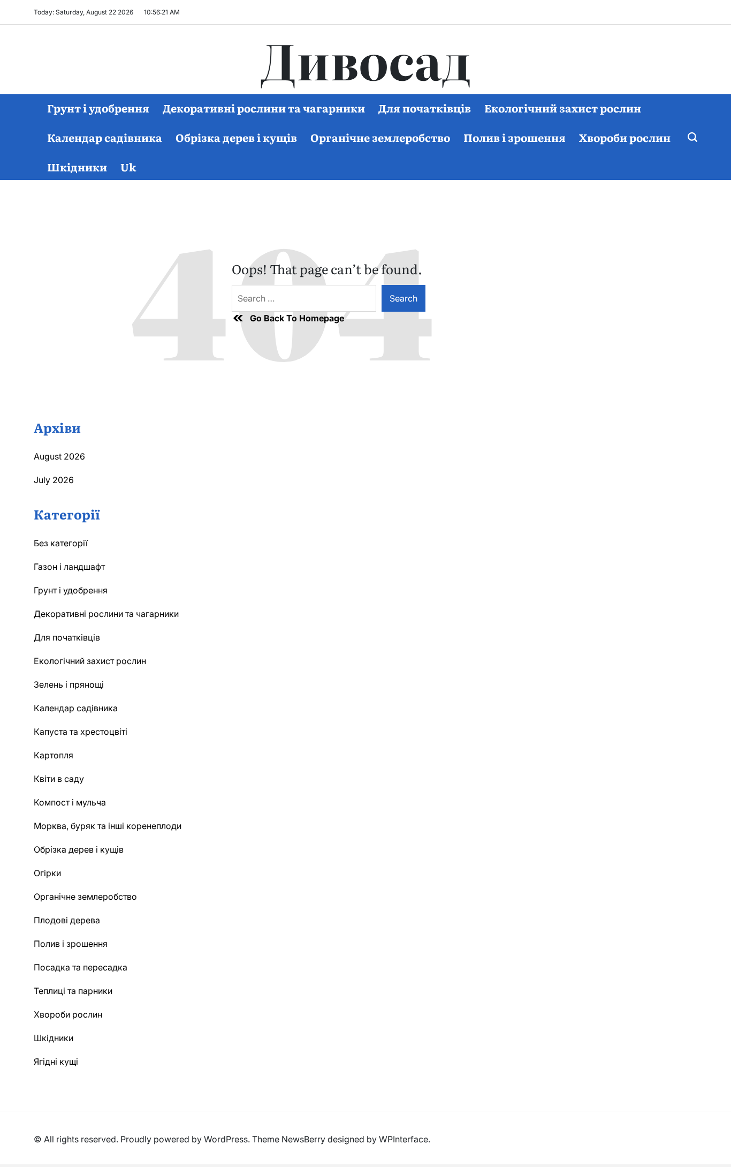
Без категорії (61, 543)
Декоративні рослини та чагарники (264, 108)
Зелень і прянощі (69, 684)
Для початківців (424, 108)
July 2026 (54, 480)
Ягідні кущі (56, 1061)
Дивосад (366, 59)
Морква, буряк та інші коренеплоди (107, 825)
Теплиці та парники (73, 990)
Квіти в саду (59, 778)
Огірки (47, 873)
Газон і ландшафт (69, 566)
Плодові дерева (67, 920)
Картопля (53, 755)
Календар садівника (104, 137)
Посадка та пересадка (80, 967)
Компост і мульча (70, 802)
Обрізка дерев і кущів (236, 137)
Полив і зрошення (514, 137)
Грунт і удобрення (98, 108)
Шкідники (77, 167)
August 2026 (59, 456)
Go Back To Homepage (297, 318)
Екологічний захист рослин (562, 108)
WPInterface (403, 1139)
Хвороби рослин (625, 137)
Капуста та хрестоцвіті (80, 731)
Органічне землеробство (380, 137)
